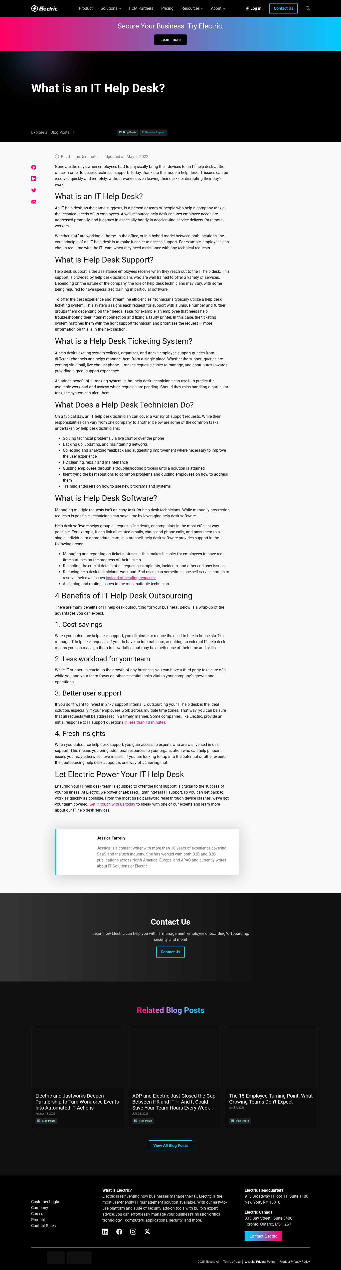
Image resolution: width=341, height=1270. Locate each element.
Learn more (170, 39)
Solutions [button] (109, 8)
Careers (37, 1213)
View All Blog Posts (170, 1145)
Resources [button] (190, 8)
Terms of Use (231, 1262)
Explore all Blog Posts (50, 132)
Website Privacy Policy (260, 1262)
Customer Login (45, 1201)
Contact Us (283, 8)
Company (39, 1207)
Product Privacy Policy (294, 1262)
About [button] (216, 8)
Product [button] (86, 8)
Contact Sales (43, 1225)
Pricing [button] (167, 8)
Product (38, 1219)
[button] (308, 8)
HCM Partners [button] (141, 8)
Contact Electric (263, 1236)
